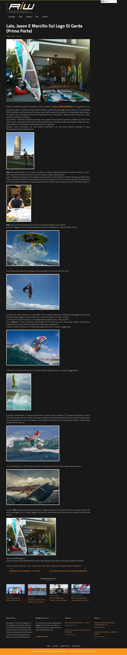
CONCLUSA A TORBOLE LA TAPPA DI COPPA (106, 633)
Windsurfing (77, 566)
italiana (34, 566)
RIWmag (8, 36)
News (20, 17)
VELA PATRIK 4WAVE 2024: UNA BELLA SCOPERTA (77, 631)
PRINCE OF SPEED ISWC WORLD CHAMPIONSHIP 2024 (104, 624)
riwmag (64, 566)
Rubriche (29, 17)
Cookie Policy (76, 646)
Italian (106, 1)
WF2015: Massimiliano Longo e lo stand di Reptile (58, 599)
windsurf (70, 566)
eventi (13, 36)
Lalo (44, 566)
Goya (25, 566)
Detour (11, 566)
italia (29, 566)
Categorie (11, 17)
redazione (54, 566)
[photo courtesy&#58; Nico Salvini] (20, 150)
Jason (39, 566)
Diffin (16, 566)
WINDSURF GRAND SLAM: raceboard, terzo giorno (36, 601)
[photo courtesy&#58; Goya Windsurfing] (32, 248)
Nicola (66, 634)
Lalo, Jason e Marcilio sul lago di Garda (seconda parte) (68, 571)
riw (60, 566)
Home (48, 646)
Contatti (45, 17)
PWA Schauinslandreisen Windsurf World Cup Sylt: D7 (80, 599)
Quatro (48, 566)
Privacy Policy (65, 646)
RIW (37, 17)
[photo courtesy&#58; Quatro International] (32, 347)
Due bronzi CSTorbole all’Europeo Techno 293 (13, 599)
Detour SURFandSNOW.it (63, 106)
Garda (21, 566)
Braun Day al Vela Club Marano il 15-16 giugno (24, 571)
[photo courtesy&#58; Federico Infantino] (31, 536)
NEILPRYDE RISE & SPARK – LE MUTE (77, 623)
